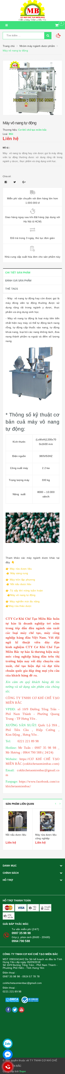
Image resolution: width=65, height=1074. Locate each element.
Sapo (22, 1071)
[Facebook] (8, 1009)
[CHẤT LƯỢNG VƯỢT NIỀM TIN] (32, 10)
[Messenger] (8, 1054)
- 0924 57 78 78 (30, 976)
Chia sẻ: (7, 176)
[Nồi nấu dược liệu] (18, 821)
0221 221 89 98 (12, 991)
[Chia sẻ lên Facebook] (6, 182)
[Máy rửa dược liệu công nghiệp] (47, 821)
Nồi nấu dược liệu (16, 834)
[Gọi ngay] (7, 1066)
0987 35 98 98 (21, 933)
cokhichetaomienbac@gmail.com (22, 983)
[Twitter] (15, 1009)
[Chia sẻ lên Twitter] (15, 182)
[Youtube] (21, 1009)
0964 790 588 (21, 941)
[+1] (24, 182)
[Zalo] (8, 1044)
